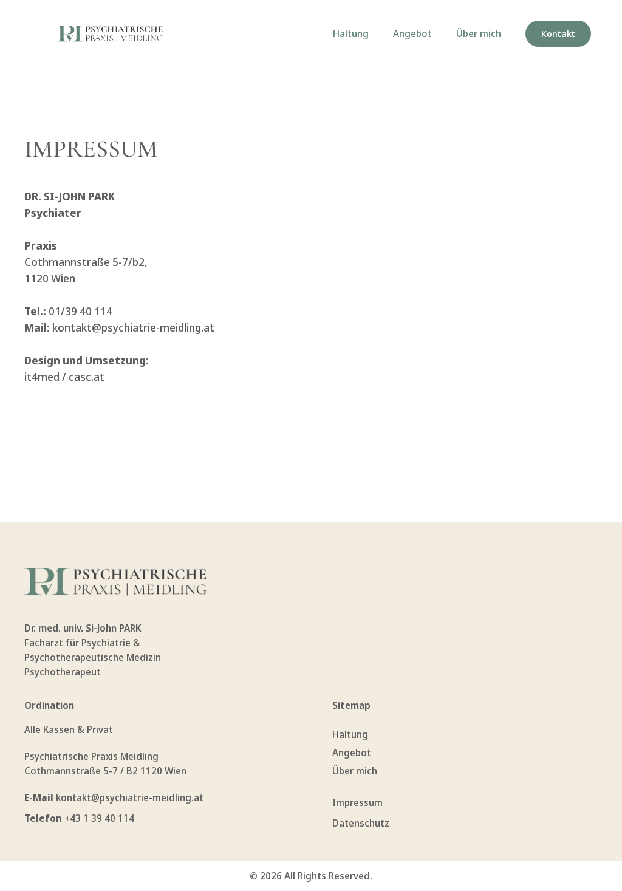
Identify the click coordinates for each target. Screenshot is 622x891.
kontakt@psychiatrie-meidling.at (133, 327)
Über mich (478, 33)
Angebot (412, 33)
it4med (42, 376)
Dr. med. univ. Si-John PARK (83, 628)
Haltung (351, 33)
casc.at (86, 376)
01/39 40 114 (80, 311)
